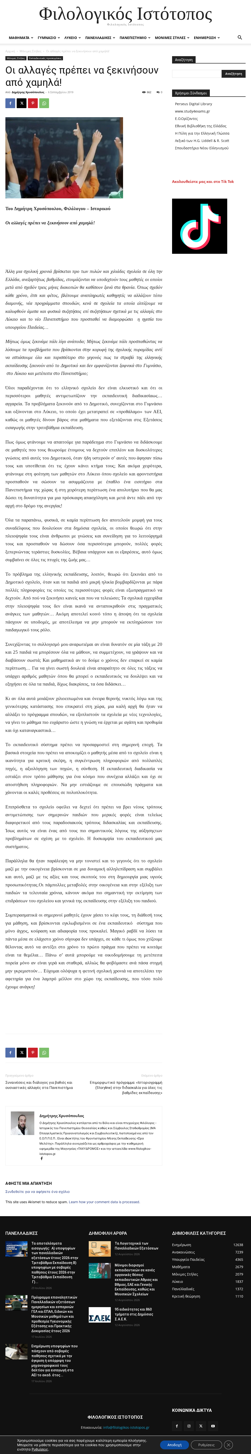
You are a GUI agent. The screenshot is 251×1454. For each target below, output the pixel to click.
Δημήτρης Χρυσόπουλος (28, 92)
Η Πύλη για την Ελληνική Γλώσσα (202, 133)
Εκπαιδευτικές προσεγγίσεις (45, 58)
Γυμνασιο (47, 37)
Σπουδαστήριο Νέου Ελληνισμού (202, 148)
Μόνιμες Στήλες (30, 51)
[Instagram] (189, 1426)
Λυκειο (70, 37)
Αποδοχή (174, 1445)
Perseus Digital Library (193, 104)
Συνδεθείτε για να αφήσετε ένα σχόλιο (37, 1191)
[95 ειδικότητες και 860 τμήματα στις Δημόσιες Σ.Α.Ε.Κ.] (100, 1315)
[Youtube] (213, 1426)
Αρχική (10, 51)
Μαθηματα (19, 37)
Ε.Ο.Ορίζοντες (186, 118)
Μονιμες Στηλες (170, 37)
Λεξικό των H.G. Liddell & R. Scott (202, 140)
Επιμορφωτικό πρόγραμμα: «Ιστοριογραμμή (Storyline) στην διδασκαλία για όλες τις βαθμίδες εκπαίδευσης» (126, 1087)
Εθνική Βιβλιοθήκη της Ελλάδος (200, 126)
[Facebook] (10, 103)
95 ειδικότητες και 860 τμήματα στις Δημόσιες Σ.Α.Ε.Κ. (134, 1314)
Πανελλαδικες (98, 37)
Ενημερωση (205, 37)
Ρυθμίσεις (40, 1449)
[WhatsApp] (44, 103)
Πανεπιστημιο (133, 37)
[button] (240, 38)
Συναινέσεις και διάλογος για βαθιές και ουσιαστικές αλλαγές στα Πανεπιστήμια (39, 1085)
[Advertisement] (83, 255)
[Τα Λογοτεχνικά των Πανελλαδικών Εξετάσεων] (100, 1249)
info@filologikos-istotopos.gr (126, 1427)
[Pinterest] (33, 103)
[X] (21, 103)
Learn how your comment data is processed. (104, 1202)
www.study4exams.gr (192, 111)
